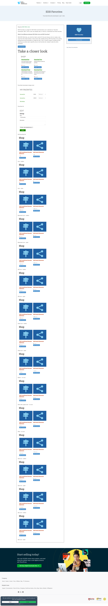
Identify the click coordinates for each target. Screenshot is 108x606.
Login (80, 2)
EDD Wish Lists (26, 27)
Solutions (45, 2)
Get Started (87, 2)
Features (38, 2)
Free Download (22, 46)
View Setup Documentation (72, 47)
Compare (52, 2)
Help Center (68, 2)
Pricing (59, 2)
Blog (63, 2)
